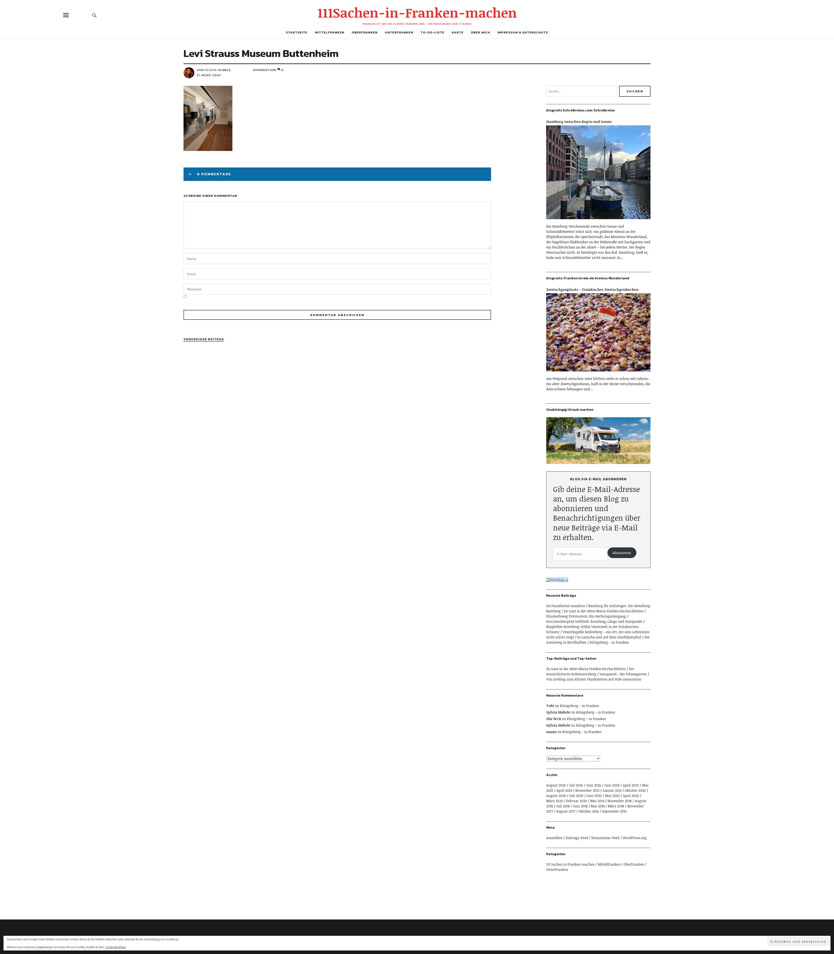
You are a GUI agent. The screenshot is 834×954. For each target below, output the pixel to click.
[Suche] (94, 15)
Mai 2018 (598, 806)
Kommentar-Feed (605, 837)
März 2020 (554, 800)
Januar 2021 (612, 790)
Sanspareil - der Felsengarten (623, 674)
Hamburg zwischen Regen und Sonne (579, 121)
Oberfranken (364, 32)
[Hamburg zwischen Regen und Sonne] (598, 221)
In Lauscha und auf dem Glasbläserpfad (609, 637)
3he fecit (553, 718)
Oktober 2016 (589, 811)
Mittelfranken (329, 32)
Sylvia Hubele (558, 712)
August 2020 (556, 795)
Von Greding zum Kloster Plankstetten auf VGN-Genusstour (594, 679)
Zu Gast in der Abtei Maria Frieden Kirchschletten (603, 611)
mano (551, 731)
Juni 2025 (612, 785)
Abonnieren (621, 552)
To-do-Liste (432, 32)
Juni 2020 (594, 795)
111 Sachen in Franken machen (570, 864)
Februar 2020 (576, 800)
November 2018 (619, 800)
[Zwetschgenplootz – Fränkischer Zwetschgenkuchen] (598, 373)
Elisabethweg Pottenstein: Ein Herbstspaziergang (586, 616)
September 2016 (614, 811)
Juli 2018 (563, 806)
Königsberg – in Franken (609, 642)
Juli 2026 (576, 785)
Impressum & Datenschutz (522, 32)
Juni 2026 (593, 785)
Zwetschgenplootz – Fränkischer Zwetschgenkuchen (592, 289)
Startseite (297, 32)
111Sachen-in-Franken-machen (417, 12)
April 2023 (564, 790)
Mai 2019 (597, 800)
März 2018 (616, 806)
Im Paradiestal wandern (565, 605)
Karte (457, 32)
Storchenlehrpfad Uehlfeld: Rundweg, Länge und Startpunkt (594, 621)
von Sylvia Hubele (214, 69)
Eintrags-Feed (577, 837)
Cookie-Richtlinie (115, 947)
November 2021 (587, 790)
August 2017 (565, 811)
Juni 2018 (580, 806)
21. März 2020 (209, 75)
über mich (480, 32)
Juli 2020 (576, 795)
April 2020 (631, 795)
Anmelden (554, 837)
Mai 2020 (612, 795)
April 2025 (631, 785)
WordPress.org (635, 837)
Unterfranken (399, 32)
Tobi (550, 705)
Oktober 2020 (635, 790)
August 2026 (556, 785)
